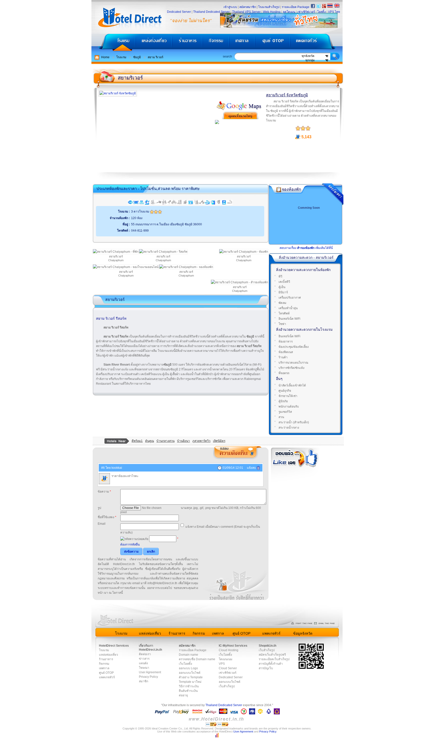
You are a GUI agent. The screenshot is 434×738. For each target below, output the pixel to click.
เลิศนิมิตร (219, 441)
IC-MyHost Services (233, 645)
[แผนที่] (239, 109)
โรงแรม (113, 43)
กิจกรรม (216, 43)
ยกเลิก (151, 551)
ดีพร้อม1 (137, 441)
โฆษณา (144, 667)
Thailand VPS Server (246, 12)
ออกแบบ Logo (188, 668)
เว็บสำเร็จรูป (227, 686)
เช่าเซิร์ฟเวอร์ (306, 12)
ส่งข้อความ (131, 551)
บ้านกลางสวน (165, 441)
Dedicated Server (179, 12)
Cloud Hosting (228, 650)
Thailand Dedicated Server (211, 12)
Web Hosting (272, 12)
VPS (222, 663)
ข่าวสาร (144, 658)
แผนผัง (143, 663)
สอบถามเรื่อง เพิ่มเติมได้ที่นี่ (306, 248)
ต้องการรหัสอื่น (130, 544)
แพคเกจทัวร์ (316, 43)
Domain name (188, 654)
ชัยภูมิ (137, 57)
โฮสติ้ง (321, 12)
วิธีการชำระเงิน (189, 686)
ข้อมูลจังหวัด (302, 633)
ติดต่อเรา (145, 654)
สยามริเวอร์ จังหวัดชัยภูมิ (287, 95)
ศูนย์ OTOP (272, 43)
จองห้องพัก (291, 189)
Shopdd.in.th (267, 645)
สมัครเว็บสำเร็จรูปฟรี (272, 654)
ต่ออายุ (183, 695)
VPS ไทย (334, 12)
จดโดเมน (289, 12)
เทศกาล (242, 43)
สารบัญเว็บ (266, 668)
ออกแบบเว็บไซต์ (189, 673)
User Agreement (150, 672)
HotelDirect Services (114, 645)
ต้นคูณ (149, 441)
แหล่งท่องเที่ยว (153, 43)
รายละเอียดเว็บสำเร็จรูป (274, 659)
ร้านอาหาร (187, 43)
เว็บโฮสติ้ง (185, 663)
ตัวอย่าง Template (191, 677)
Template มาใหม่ (190, 682)
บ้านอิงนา (183, 441)
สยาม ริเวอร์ (155, 57)
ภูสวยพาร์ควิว (201, 441)
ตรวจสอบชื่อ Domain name (197, 659)
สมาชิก (143, 681)
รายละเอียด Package (295, 7)
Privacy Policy (148, 677)
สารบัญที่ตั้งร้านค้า (271, 663)
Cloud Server (228, 668)
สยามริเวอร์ (130, 78)
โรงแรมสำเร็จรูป (269, 7)
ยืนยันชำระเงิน (188, 691)
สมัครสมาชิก (247, 7)
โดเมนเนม (225, 659)
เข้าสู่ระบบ (230, 7)
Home (105, 57)
